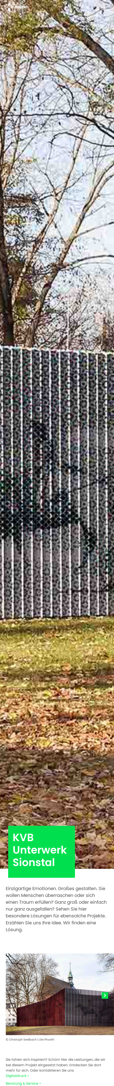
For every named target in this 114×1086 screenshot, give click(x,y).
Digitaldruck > (17, 1075)
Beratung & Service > (23, 1083)
